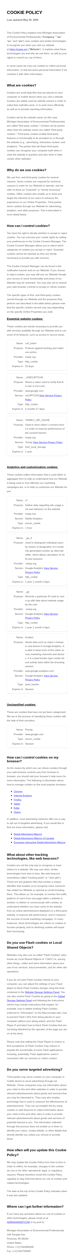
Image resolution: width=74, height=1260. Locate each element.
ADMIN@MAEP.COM (18, 1222)
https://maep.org (19, 49)
